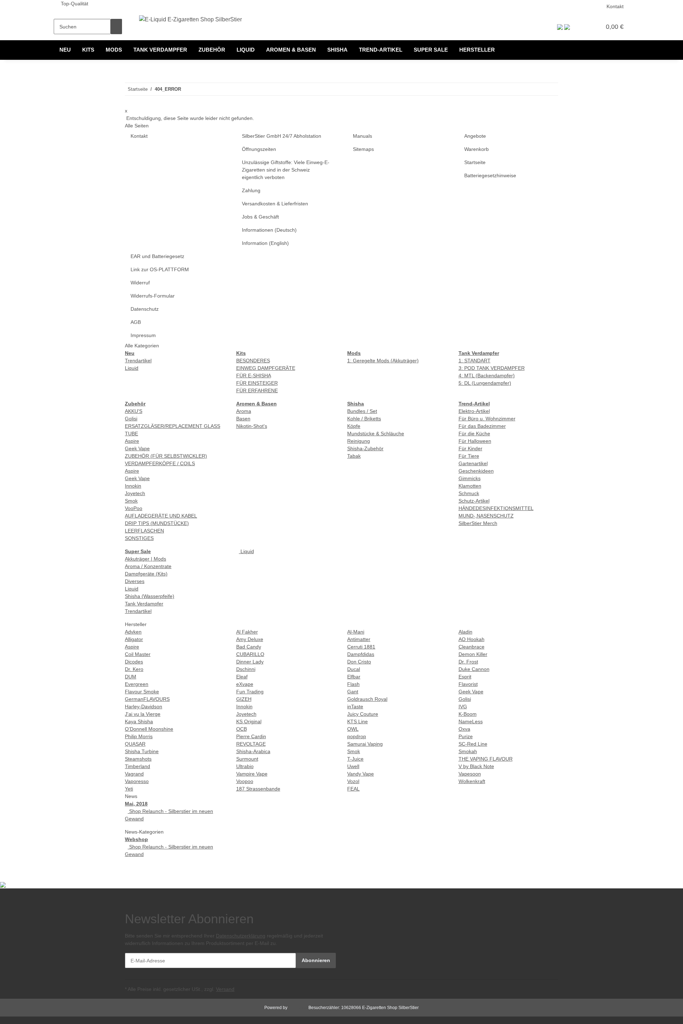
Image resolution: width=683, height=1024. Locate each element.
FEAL (353, 789)
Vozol (353, 781)
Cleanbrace (472, 647)
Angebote (475, 136)
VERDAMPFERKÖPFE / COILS (160, 463)
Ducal (353, 669)
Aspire (132, 441)
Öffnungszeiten (259, 149)
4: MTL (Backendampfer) (487, 375)
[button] (581, 26)
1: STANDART (475, 360)
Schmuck (469, 493)
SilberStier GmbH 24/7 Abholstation (281, 136)
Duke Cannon (474, 669)
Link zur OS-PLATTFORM (160, 269)
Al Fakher (247, 632)
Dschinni (245, 669)
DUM (130, 676)
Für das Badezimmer (482, 426)
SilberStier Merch (478, 523)
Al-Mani (355, 632)
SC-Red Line (473, 744)
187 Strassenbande (258, 789)
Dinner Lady (250, 662)
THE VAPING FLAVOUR (486, 759)
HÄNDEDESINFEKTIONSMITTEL (496, 508)
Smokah (468, 751)
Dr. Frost (468, 662)
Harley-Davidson (143, 706)
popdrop (356, 736)
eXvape (244, 684)
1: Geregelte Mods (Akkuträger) (383, 360)
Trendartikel (138, 360)
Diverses (134, 581)
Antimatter (358, 639)
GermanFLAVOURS (147, 699)
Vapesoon (470, 774)
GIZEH (244, 699)
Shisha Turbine (142, 751)
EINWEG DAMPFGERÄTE (265, 368)
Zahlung (251, 190)
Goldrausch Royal (367, 699)
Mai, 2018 (136, 804)
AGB (136, 322)
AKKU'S (133, 411)
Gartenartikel (473, 463)
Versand (225, 989)
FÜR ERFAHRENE (257, 390)
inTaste (355, 706)
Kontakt (615, 6)
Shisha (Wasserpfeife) (149, 596)
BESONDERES (253, 360)
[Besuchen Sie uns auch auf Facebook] (353, 915)
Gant (352, 691)
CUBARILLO (250, 654)
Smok (131, 501)
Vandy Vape (360, 774)
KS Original (248, 721)
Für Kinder (470, 448)
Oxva (464, 729)
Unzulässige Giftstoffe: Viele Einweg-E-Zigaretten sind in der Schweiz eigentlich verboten (285, 169)
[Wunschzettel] (592, 26)
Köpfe (353, 426)
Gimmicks (470, 478)
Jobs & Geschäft (260, 217)
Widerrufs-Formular (153, 296)
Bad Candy (248, 647)
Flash (353, 684)
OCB (241, 729)
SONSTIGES (139, 538)
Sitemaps (363, 149)
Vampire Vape (252, 774)
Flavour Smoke (142, 691)
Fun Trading (250, 691)
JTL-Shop (298, 1007)
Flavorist (468, 684)
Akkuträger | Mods (145, 559)
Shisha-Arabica (253, 751)
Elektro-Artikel (474, 411)
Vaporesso (137, 781)
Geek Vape (137, 448)
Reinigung (358, 441)
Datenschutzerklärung (240, 936)
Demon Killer (473, 654)
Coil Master (137, 654)
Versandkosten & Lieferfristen (275, 203)
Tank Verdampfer (144, 603)
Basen (243, 418)
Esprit (465, 676)
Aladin (465, 632)
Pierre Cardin (251, 736)
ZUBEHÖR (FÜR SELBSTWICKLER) (166, 456)
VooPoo (133, 508)
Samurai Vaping (365, 744)
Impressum (143, 335)
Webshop (136, 839)
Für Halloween (475, 441)
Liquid (131, 368)
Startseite (475, 162)
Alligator (134, 639)
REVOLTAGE (251, 744)
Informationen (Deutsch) (269, 230)
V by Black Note (476, 766)
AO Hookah (472, 639)
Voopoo (244, 781)
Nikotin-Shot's (251, 426)
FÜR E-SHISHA (253, 375)
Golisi (131, 418)
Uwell (353, 766)
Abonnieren (316, 960)
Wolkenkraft (472, 781)
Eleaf (242, 676)
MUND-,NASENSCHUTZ (486, 516)
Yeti (129, 789)
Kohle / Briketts (364, 418)
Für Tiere (469, 456)
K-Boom (468, 714)
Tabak (354, 456)
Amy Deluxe (249, 639)
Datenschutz (145, 309)
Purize (466, 736)
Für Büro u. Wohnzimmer (487, 418)
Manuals (362, 136)
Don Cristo (359, 662)
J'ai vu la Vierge (142, 714)
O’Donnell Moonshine (149, 729)
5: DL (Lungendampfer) (485, 383)
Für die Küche (474, 433)
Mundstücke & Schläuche (375, 433)
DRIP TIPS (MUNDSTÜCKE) (157, 523)
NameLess (471, 721)
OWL (353, 729)
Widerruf (140, 282)
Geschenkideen (476, 471)
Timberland (137, 766)
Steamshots (138, 759)
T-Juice (355, 759)
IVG (463, 706)
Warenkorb (476, 149)
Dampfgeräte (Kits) (146, 574)
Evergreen (136, 684)
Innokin (133, 486)
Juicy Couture (362, 714)
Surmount (247, 759)
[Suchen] (116, 26)
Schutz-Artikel (474, 501)
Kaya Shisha (139, 721)
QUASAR (135, 744)
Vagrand (134, 774)
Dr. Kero (134, 669)
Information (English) (265, 243)
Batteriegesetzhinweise (490, 175)
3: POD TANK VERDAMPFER (492, 368)
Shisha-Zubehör (365, 448)
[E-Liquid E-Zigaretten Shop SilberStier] (190, 19)
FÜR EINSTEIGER (257, 383)
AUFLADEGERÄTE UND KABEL (161, 516)
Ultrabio (245, 766)
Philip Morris (139, 736)
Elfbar (353, 676)
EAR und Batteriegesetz (157, 256)
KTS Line (357, 721)
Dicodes (134, 662)
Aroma (243, 411)
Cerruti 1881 (361, 647)
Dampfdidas (360, 654)
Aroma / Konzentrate (148, 566)
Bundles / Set (362, 411)
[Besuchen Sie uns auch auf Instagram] (353, 923)
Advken (133, 632)
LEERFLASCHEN (144, 531)
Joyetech (135, 493)
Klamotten (470, 486)
